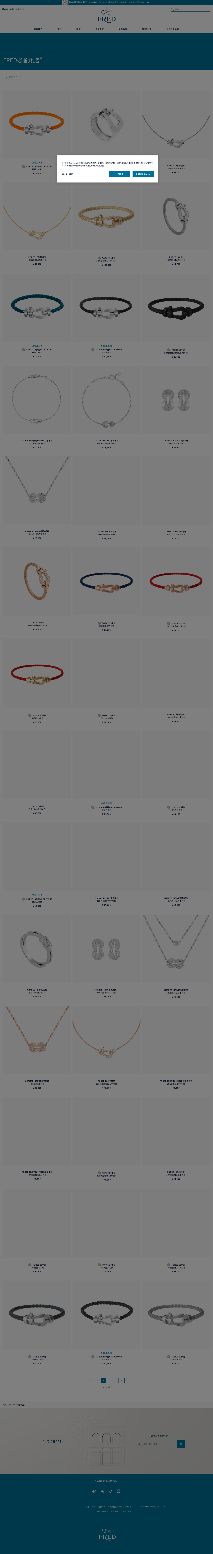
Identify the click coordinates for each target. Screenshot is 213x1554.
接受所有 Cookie (143, 174)
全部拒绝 (119, 174)
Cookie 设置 (67, 174)
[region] (107, 169)
